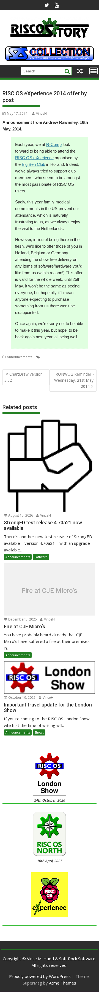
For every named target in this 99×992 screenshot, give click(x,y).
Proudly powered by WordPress (40, 976)
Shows (39, 732)
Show (92, 357)
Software (41, 557)
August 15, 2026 (20, 515)
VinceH (41, 113)
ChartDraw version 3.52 (23, 377)
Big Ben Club (33, 164)
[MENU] (93, 71)
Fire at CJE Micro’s (49, 590)
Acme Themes (62, 983)
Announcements (19, 357)
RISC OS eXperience (34, 157)
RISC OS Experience (71, 357)
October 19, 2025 (21, 697)
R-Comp (54, 144)
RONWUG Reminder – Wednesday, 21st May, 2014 (74, 380)
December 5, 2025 (22, 619)
